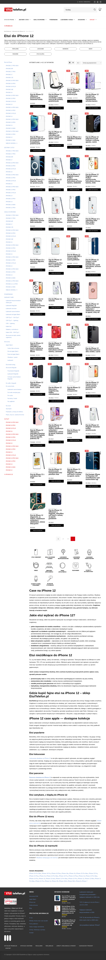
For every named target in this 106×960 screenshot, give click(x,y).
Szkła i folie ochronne (13, 348)
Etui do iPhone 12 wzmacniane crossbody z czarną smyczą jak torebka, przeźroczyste (56, 98)
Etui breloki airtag (10, 364)
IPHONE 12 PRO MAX (12, 131)
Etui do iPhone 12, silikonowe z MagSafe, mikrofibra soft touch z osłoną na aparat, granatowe (56, 514)
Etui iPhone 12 (34, 92)
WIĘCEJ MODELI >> (12, 143)
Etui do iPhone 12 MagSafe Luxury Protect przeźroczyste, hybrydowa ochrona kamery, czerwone (56, 347)
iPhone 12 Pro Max (61, 878)
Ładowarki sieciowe (11, 308)
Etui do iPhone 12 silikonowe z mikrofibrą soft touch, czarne (36, 385)
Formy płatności (33, 923)
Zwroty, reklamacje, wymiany (37, 929)
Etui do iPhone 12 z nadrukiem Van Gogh (37, 476)
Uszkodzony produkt (86, 945)
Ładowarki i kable (9, 297)
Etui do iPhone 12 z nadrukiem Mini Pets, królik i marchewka (93, 221)
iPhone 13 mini (50, 878)
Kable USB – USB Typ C (12, 332)
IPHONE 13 (9, 125)
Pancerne (15, 54)
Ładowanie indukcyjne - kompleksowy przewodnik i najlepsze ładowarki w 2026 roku (90, 894)
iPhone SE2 (71, 881)
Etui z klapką (40, 54)
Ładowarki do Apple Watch (13, 314)
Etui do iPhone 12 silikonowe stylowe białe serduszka (37, 220)
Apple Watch (9, 345)
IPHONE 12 (9, 137)
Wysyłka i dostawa (26, 945)
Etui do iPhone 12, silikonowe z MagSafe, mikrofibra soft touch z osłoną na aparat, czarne (74, 473)
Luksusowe (40, 48)
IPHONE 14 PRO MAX (12, 107)
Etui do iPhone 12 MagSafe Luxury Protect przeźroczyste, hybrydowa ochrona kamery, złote (93, 179)
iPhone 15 (42, 876)
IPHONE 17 (9, 74)
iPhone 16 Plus (56, 873)
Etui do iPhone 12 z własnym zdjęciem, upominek (37, 261)
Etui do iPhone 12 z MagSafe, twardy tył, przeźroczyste (37, 181)
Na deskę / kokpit (12, 398)
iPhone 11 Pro (39, 881)
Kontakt (31, 932)
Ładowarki (10, 360)
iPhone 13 (42, 878)
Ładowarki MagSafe (11, 305)
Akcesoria (7, 341)
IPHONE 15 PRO (10, 98)
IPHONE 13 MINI (10, 128)
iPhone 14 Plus (73, 876)
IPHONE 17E (9, 77)
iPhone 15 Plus (34, 876)
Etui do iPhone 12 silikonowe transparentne (73, 389)
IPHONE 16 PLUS (11, 86)
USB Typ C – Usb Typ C (12, 317)
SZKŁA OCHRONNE (10, 212)
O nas (31, 917)
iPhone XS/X (63, 881)
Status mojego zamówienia (36, 926)
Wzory (90, 48)
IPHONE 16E (9, 89)
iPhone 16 (72, 873)
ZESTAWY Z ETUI (9, 147)
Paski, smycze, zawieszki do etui (15, 414)
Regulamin (39, 945)
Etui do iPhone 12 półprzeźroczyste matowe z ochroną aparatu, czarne (92, 139)
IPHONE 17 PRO (10, 71)
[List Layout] (73, 62)
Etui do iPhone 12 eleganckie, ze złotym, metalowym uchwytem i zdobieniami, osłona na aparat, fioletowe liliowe (56, 430)
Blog (30, 908)
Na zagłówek (11, 401)
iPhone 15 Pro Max (82, 873)
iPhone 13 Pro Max (91, 876)
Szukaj (95, 9)
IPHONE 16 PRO (10, 83)
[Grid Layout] (70, 62)
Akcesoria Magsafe (11, 367)
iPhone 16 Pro (46, 873)
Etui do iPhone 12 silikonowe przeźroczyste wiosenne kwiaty (36, 97)
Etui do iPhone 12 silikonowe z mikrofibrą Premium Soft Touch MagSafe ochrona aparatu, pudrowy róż (37, 434)
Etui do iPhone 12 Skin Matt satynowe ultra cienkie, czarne (93, 350)
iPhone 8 (78, 881)
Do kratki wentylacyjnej (14, 392)
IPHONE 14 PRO (10, 110)
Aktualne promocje (10, 945)
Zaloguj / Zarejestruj (84, 1)
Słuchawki (8, 408)
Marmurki (65, 48)
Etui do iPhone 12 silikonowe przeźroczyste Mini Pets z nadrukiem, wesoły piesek (55, 263)
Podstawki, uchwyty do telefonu (14, 411)
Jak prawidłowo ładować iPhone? (90, 925)
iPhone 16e (65, 873)
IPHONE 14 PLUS (11, 113)
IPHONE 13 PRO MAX (12, 119)
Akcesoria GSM (33, 896)
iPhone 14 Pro (63, 876)
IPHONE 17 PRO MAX (12, 65)
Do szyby (10, 395)
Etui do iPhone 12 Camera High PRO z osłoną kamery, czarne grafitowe (74, 257)
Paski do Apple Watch (13, 354)
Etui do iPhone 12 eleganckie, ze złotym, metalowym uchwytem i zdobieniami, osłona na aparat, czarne (74, 303)
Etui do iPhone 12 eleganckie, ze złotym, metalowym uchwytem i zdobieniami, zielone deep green (37, 519)
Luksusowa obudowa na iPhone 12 (40, 758)
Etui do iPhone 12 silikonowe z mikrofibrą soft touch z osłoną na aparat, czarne (55, 135)
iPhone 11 (48, 881)
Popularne (15, 48)
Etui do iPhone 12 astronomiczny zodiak (73, 431)
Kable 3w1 (9, 326)
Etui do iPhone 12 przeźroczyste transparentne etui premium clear (55, 472)
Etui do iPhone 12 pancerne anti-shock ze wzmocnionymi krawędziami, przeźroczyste (37, 140)
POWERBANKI (8, 294)
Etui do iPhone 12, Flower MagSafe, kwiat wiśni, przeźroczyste (74, 92)
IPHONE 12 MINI (10, 140)
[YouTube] (97, 2)
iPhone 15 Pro (93, 873)
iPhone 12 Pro (72, 878)
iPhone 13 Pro (33, 878)
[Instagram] (100, 2)
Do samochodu (10, 386)
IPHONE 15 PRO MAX (12, 95)
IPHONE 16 (9, 92)
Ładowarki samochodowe (13, 311)
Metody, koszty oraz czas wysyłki (38, 920)
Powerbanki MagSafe (13, 371)
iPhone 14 (82, 876)
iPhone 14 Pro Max (52, 876)
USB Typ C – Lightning (12, 320)
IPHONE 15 (9, 104)
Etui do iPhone (8, 62)
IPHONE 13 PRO (10, 122)
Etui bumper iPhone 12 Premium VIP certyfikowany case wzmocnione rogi (93, 477)
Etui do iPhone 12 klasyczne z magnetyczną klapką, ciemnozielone (55, 391)
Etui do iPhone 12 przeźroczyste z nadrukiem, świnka (55, 220)
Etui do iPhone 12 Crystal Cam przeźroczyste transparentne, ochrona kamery (92, 98)
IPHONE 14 (9, 116)
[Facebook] (94, 2)
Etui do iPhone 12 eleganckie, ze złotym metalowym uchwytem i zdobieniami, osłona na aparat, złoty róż (93, 308)
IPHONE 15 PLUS (11, 101)
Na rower (8, 405)
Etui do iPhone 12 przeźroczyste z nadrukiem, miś (55, 181)
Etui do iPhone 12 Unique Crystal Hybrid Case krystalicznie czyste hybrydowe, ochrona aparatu (93, 264)
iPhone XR (55, 881)
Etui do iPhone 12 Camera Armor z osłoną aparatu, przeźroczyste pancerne (92, 386)
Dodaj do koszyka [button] (37, 106)
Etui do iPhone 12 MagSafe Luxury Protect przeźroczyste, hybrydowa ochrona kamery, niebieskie (74, 179)
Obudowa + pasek (12, 357)
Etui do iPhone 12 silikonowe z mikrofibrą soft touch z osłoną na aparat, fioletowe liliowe (36, 347)
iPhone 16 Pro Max (35, 873)
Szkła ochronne (33, 905)
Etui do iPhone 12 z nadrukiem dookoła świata (74, 138)
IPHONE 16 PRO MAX (12, 80)
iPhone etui (32, 902)
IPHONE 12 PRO (10, 134)
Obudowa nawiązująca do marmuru (47, 857)
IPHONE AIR (9, 68)
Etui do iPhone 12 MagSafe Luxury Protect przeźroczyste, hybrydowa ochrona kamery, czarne (37, 303)
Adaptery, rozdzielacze (12, 329)
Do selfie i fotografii (11, 383)
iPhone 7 (84, 881)
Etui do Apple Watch (13, 351)
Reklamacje (49, 945)
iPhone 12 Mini (89, 878)
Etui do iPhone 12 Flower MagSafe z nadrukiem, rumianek (73, 345)
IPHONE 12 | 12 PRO (12, 284)
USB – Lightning (10, 323)
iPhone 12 (81, 878)
